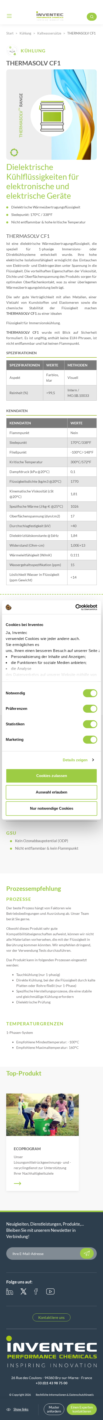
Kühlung (25, 33)
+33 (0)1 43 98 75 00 (52, 1383)
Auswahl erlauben (51, 792)
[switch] (90, 709)
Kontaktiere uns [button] (51, 1317)
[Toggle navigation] (9, 16)
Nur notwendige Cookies (51, 808)
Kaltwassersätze (49, 33)
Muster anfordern (54, 1409)
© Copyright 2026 (20, 1394)
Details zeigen (75, 760)
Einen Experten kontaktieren (82, 1409)
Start (10, 33)
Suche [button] (92, 17)
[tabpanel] (42, 1142)
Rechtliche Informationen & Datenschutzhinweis (65, 1394)
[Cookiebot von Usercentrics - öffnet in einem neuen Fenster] (75, 607)
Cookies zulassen (51, 776)
